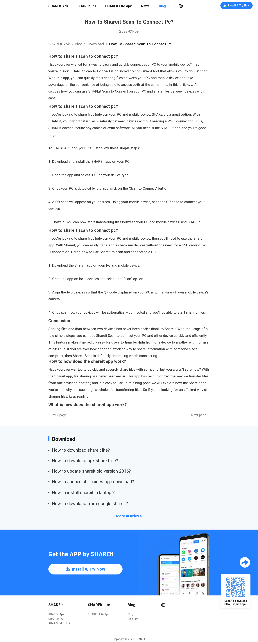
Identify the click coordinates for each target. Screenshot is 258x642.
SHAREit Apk (58, 6)
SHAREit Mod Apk (59, 623)
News (145, 6)
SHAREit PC (87, 6)
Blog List (133, 619)
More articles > (129, 516)
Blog (162, 6)
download (95, 44)
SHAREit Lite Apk (118, 6)
